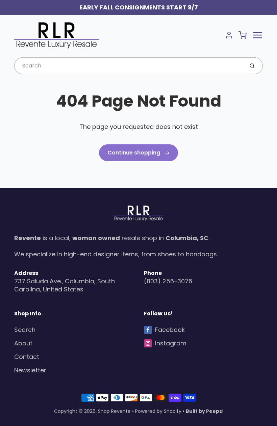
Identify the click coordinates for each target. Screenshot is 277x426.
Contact (26, 356)
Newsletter (30, 370)
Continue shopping (134, 153)
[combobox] (128, 65)
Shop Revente (114, 411)
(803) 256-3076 (168, 281)
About (23, 343)
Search (24, 329)
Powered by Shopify (158, 411)
